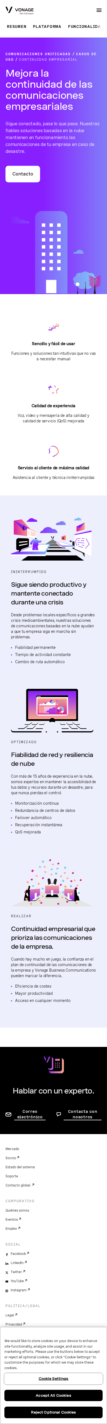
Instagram (19, 1290)
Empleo (11, 1229)
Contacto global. (18, 1185)
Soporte (11, 1176)
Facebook (18, 1254)
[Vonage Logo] (19, 11)
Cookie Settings (54, 1379)
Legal (9, 1315)
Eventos (11, 1220)
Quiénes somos (17, 1210)
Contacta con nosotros (82, 1114)
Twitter (16, 1272)
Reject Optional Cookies (53, 1412)
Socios (10, 1158)
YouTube (17, 1281)
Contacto (22, 174)
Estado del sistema (20, 1167)
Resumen (16, 26)
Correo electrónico (30, 1114)
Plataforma (47, 26)
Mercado (12, 1149)
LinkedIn (17, 1263)
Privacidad (13, 1324)
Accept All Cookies (53, 1395)
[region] (53, 1375)
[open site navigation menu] (99, 10)
